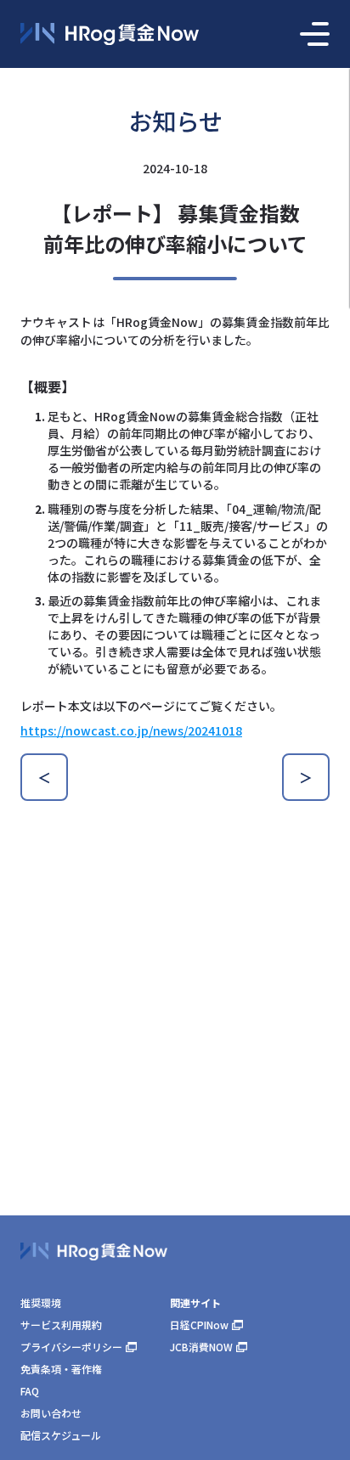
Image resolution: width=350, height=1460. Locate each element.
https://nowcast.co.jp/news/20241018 (131, 730)
